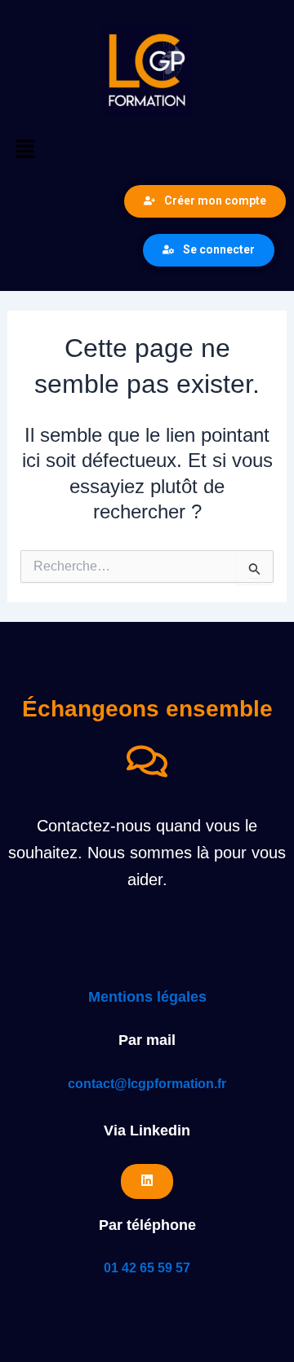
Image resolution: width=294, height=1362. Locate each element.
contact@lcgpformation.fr (147, 1084)
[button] (147, 150)
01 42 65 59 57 (147, 1268)
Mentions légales (147, 997)
